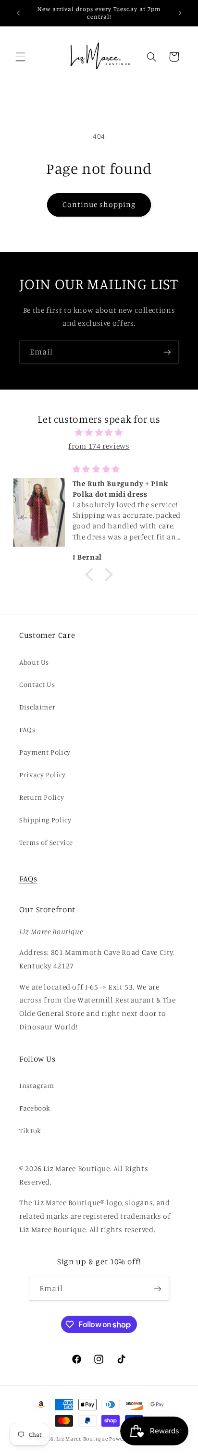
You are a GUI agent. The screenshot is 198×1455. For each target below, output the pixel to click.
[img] (99, 433)
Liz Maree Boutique (82, 1438)
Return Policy (41, 797)
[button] (20, 57)
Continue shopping (99, 204)
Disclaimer (37, 707)
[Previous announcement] (18, 13)
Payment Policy (45, 752)
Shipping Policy (45, 820)
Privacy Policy (42, 774)
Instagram (36, 1085)
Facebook (34, 1108)
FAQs (27, 729)
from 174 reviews (98, 446)
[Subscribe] (167, 352)
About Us (34, 662)
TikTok (30, 1130)
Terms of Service (46, 842)
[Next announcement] (179, 13)
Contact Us (37, 684)
